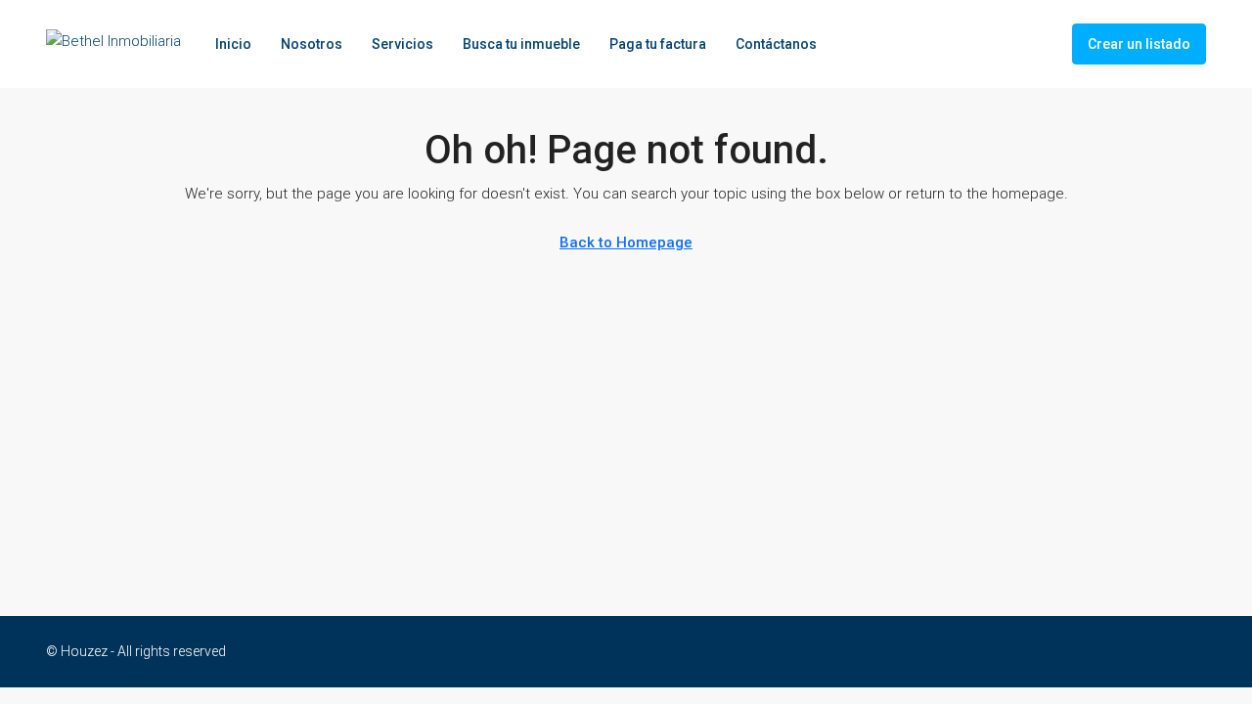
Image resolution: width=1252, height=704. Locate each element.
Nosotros (311, 44)
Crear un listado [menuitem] (1139, 44)
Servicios (402, 44)
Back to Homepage (626, 242)
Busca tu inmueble (521, 44)
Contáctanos (776, 44)
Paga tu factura (657, 44)
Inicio (233, 44)
